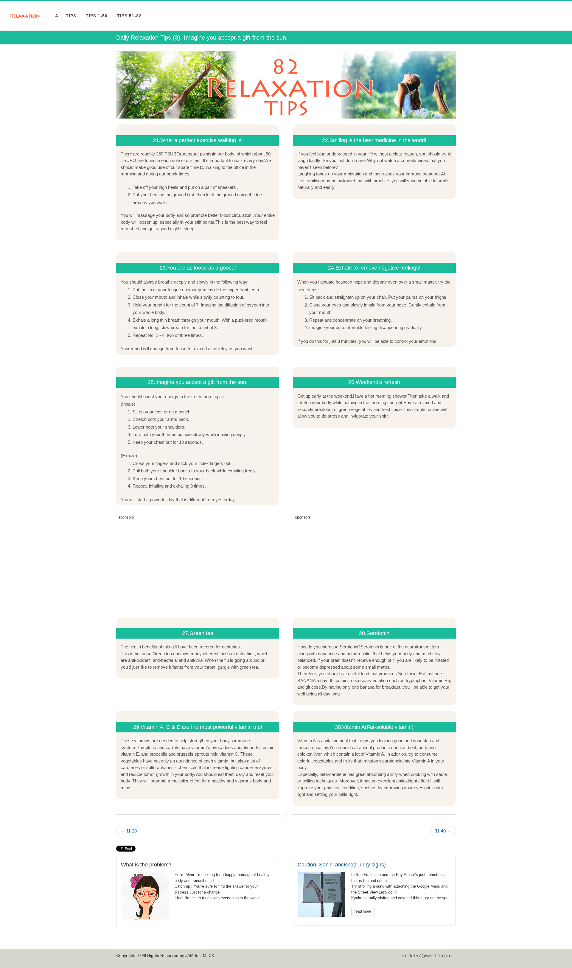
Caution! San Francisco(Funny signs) (342, 865)
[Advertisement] (197, 564)
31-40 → (443, 830)
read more (363, 911)
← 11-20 (129, 830)
